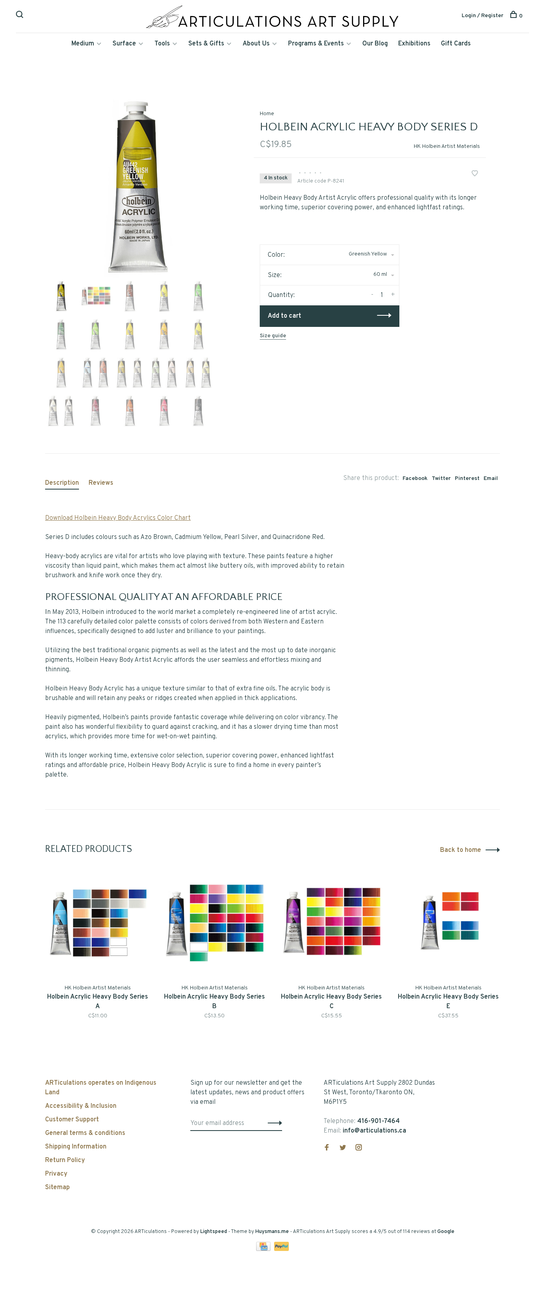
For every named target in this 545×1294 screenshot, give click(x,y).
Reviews (101, 483)
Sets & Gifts (206, 44)
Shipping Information (76, 1147)
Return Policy (65, 1160)
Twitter (441, 478)
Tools (162, 44)
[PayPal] (281, 1249)
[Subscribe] (272, 1123)
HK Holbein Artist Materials (447, 146)
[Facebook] (327, 1148)
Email (491, 478)
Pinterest (467, 478)
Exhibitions (414, 44)
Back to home (460, 850)
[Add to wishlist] (475, 175)
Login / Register (483, 15)
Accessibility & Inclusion (81, 1106)
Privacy (56, 1174)
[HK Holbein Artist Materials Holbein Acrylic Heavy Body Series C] (331, 923)
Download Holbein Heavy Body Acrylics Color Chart (118, 518)
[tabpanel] (136, 187)
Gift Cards (456, 44)
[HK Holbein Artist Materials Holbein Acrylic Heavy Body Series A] (97, 923)
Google (445, 1232)
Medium (82, 44)
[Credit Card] (264, 1249)
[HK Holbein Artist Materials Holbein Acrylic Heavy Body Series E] (448, 923)
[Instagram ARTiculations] (358, 1148)
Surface (124, 44)
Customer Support (72, 1120)
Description (62, 483)
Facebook (415, 478)
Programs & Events (316, 44)
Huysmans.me (272, 1232)
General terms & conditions (85, 1133)
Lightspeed (213, 1232)
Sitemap (57, 1188)
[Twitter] (343, 1148)
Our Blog (375, 44)
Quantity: (281, 295)
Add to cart (284, 316)
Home (267, 113)
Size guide (273, 335)
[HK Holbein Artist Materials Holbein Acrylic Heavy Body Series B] (214, 923)
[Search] (20, 16)
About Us (256, 44)
